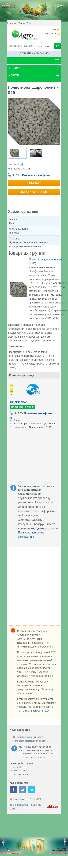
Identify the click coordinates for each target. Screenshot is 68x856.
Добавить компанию (34, 53)
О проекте (12, 23)
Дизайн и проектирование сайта (25, 806)
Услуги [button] (14, 75)
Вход (53, 29)
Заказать (34, 183)
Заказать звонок (34, 192)
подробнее (41, 757)
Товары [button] (14, 68)
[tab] (34, 68)
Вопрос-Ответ (25, 23)
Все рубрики (44, 46)
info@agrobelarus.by (37, 710)
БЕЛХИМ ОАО (18, 401)
